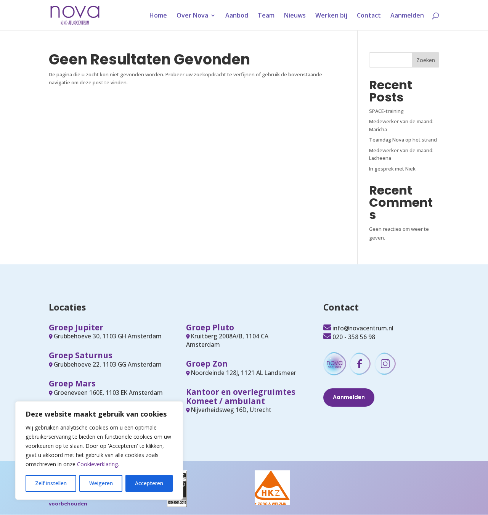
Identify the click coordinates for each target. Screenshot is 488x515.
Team (266, 16)
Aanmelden (407, 16)
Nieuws (295, 16)
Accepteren (149, 483)
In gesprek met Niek (392, 168)
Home (158, 16)
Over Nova (192, 16)
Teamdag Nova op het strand (403, 139)
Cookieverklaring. (98, 464)
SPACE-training (386, 111)
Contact (369, 16)
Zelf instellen (51, 483)
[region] (99, 450)
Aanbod (236, 16)
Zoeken (425, 60)
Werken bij (331, 16)
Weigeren (101, 483)
